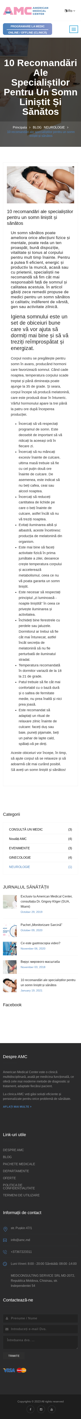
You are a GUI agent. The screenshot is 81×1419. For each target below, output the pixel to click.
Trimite (13, 1355)
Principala (20, 127)
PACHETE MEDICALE (19, 1164)
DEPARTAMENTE (16, 1171)
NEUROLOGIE (54, 127)
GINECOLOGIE (20, 857)
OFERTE (9, 1178)
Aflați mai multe (16, 1106)
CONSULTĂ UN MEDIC (26, 829)
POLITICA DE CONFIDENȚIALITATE (19, 1186)
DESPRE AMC (13, 1150)
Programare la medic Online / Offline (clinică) (27, 29)
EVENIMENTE (19, 848)
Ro (70, 10)
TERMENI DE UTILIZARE (21, 1195)
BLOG (37, 127)
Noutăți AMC (18, 839)
